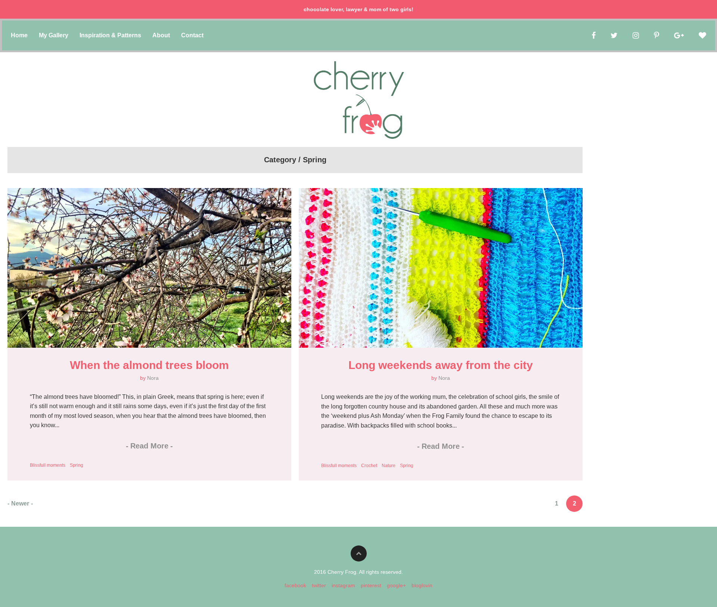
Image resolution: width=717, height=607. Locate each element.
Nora (153, 378)
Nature (388, 465)
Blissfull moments (47, 465)
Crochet (369, 465)
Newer (20, 503)
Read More (149, 446)
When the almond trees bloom (149, 365)
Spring (76, 465)
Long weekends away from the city (440, 365)
